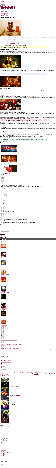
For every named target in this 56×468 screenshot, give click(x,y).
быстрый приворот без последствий (14, 372)
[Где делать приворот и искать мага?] (3, 273)
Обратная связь (3, 14)
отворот (21, 373)
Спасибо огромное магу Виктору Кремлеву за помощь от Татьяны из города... (9, 340)
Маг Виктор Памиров (3, 326)
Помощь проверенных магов (4, 0)
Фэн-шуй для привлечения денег (4, 440)
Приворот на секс (3, 454)
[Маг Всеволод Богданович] (3, 307)
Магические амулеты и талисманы (4, 13)
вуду (18, 372)
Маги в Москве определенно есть (11, 137)
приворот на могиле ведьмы (41, 373)
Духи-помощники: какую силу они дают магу (6, 258)
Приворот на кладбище (3, 450)
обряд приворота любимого (9, 373)
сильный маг (33, 351)
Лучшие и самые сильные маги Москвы (5, 356)
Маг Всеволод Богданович (4, 309)
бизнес (9, 372)
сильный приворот (38, 351)
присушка (11, 374)
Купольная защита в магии (4, 456)
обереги (4, 373)
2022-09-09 (4, 191)
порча (26, 373)
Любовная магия (3, 1)
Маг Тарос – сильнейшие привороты (5, 292)
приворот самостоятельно (8, 351)
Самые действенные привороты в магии (5, 452)
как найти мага (3, 142)
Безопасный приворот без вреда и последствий (6, 362)
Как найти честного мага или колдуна (5, 428)
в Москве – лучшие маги (11, 132)
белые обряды (2, 95)
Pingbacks (2, 177)
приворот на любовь (35, 350)
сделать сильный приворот (16, 374)
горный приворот (25, 372)
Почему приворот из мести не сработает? (5, 173)
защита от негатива (37, 349)
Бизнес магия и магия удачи (4, 11)
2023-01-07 (2, 210)
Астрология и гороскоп (3, 3)
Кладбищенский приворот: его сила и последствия (6, 458)
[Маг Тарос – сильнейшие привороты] (3, 290)
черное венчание (3, 94)
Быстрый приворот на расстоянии (2, 372)
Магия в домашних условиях (4, 464)
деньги (28, 372)
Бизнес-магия (2, 442)
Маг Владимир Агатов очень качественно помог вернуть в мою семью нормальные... (10, 348)
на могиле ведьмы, (3, 93)
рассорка (13, 374)
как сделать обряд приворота (45, 372)
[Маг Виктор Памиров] (3, 324)
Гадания (2, 2)
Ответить (2, 187)
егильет (29, 372)
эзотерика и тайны (6, 352)
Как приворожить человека (8, 142)
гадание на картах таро (21, 372)
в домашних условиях (12, 43)
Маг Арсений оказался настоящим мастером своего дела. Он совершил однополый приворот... (11, 344)
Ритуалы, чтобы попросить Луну (4, 438)
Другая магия (2, 366)
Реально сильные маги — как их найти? (5, 430)
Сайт (0, 233)
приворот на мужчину (48, 350)
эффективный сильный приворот (7, 375)
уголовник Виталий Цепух (46, 374)
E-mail (1, 232)
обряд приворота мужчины (14, 373)
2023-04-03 (2, 216)
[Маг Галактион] (9, 151)
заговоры (32, 349)
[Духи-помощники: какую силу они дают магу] (3, 256)
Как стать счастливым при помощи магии (5, 444)
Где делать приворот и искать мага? (5, 275)
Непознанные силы (3, 4)
